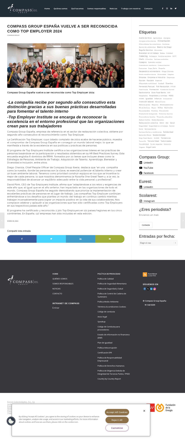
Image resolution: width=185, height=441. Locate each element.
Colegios (143, 62)
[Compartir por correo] (110, 239)
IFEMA (141, 98)
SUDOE (156, 138)
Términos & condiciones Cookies (112, 306)
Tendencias (166, 138)
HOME (55, 273)
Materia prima (144, 105)
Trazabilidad (144, 144)
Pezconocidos (144, 111)
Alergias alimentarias (147, 41)
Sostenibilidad (159, 135)
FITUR (173, 86)
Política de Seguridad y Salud (110, 288)
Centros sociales (164, 56)
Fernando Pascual (147, 86)
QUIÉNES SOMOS (59, 278)
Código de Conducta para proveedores (109, 328)
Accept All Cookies (117, 412)
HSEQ (171, 96)
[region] (81, 420)
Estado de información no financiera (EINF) (114, 336)
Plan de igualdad (105, 342)
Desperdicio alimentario (149, 71)
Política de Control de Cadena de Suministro (112, 295)
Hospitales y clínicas (158, 95)
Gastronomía (144, 92)
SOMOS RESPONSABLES (62, 283)
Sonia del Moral (145, 135)
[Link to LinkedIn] (171, 8)
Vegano (142, 147)
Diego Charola (168, 71)
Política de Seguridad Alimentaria (112, 283)
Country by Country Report (109, 378)
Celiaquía (153, 56)
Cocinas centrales (161, 59)
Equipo (142, 80)
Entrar (55, 308)
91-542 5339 (150, 305)
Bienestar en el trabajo (149, 53)
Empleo (171, 74)
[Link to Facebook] (162, 8)
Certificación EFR (105, 352)
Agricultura (157, 38)
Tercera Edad (153, 141)
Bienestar (158, 50)
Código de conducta (106, 311)
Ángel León (151, 147)
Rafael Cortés (144, 120)
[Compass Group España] (24, 8)
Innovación (167, 98)
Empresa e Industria (156, 77)
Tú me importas (156, 144)
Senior (172, 126)
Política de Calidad (106, 278)
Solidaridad (168, 132)
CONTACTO (57, 293)
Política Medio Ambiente (108, 301)
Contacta (146, 225)
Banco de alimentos (147, 47)
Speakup (102, 321)
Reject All (117, 420)
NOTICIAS (56, 288)
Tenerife (142, 141)
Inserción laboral (146, 102)
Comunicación (164, 65)
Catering (143, 56)
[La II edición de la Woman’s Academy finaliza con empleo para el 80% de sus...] (183, 220)
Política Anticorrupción (107, 347)
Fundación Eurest (167, 89)
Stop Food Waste (145, 138)
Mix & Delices (144, 108)
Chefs (141, 59)
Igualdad (149, 98)
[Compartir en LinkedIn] (80, 239)
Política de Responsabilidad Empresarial (110, 359)
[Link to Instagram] (167, 8)
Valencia (167, 144)
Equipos (150, 80)
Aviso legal (102, 316)
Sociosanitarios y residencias (150, 132)
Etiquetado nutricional (148, 83)
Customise (117, 428)
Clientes (149, 59)
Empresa (142, 77)
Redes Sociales (158, 120)
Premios (154, 111)
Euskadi (161, 83)
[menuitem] (47, 8)
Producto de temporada (148, 114)
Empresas (171, 77)
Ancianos (165, 44)
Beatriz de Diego (164, 47)
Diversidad (162, 74)
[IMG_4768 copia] (65, 65)
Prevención (164, 111)
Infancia (158, 99)
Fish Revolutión (162, 86)
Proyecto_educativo (164, 117)
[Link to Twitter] (175, 8)
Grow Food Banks (158, 92)
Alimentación (164, 41)
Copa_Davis (152, 68)
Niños (160, 108)
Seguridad (143, 126)
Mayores (155, 105)
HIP (168, 92)
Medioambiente (166, 105)
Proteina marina (166, 114)
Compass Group (13, 35)
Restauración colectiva (148, 123)
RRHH (162, 123)
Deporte (162, 68)
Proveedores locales (147, 117)
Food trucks (143, 89)
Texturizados (166, 141)
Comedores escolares (148, 65)
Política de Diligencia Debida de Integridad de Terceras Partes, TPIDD (114, 372)
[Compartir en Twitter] (51, 239)
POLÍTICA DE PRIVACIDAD (109, 273)
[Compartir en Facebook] (22, 239)
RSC (167, 123)
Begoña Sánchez (146, 50)
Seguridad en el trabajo (158, 126)
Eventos (169, 83)
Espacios (158, 80)
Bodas (162, 53)
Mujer (153, 108)
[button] (11, 421)
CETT (174, 56)
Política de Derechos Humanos (111, 365)
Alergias (167, 38)
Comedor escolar (154, 62)
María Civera (160, 102)
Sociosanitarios (150, 129)
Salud (172, 123)
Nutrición (168, 108)
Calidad (169, 53)
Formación (154, 90)
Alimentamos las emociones (150, 44)
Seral (141, 129)
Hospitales (143, 95)
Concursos (143, 68)
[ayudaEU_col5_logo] (161, 407)
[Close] (144, 411)
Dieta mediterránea (147, 74)
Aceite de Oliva (145, 38)
